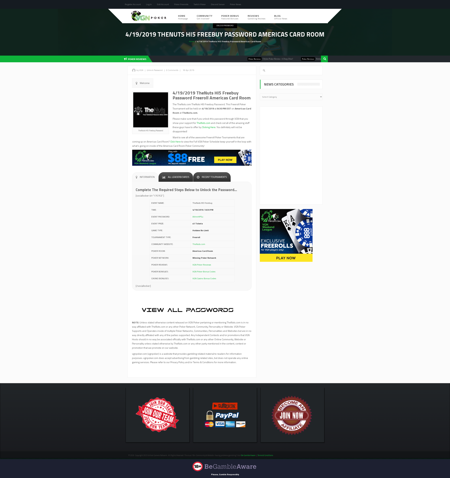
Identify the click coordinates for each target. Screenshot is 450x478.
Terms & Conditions (265, 455)
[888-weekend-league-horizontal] (192, 157)
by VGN (139, 70)
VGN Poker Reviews (201, 264)
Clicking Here (209, 127)
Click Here (175, 141)
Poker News (235, 4)
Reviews (256, 17)
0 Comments (172, 70)
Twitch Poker (200, 4)
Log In (149, 4)
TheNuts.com (203, 123)
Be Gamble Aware (248, 455)
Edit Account (163, 4)
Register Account (133, 4)
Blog (280, 17)
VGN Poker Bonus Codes (203, 271)
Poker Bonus (230, 17)
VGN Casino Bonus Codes (204, 278)
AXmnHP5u (197, 216)
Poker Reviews (243, 59)
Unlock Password (225, 25)
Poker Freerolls (181, 4)
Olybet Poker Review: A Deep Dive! (266, 59)
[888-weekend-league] (286, 235)
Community (205, 17)
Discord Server (218, 4)
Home (183, 17)
